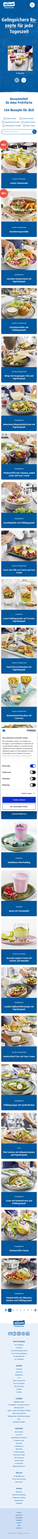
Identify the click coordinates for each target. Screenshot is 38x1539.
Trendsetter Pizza (19, 1440)
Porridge (19, 1389)
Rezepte (19, 1366)
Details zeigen (27, 793)
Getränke (19, 1392)
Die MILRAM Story (19, 1476)
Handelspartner (19, 1500)
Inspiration (19, 1428)
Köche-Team (19, 1482)
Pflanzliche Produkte (19, 1422)
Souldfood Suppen (19, 1452)
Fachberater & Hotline (19, 1497)
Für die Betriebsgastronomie (19, 1350)
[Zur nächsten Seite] (34, 1310)
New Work (19, 1443)
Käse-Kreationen (19, 1458)
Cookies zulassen (19, 800)
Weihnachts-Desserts (19, 1466)
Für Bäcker (19, 1348)
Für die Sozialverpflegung (19, 1353)
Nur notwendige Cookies (19, 806)
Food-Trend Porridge (19, 1455)
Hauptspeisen (19, 1375)
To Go (19, 1378)
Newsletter (19, 1492)
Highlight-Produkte (19, 1402)
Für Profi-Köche (19, 1345)
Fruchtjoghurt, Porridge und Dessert (19, 1405)
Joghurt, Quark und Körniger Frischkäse (19, 1410)
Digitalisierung (19, 1446)
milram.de (19, 1528)
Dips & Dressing (19, 1386)
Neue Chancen (19, 1432)
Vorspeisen (19, 1372)
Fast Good (19, 1435)
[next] (23, 80)
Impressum (19, 1515)
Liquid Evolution (19, 1460)
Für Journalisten (19, 1359)
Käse (19, 1419)
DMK (19, 1525)
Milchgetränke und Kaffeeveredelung (19, 1416)
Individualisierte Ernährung (19, 1437)
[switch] (33, 772)
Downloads (19, 1503)
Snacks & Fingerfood (19, 1380)
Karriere (19, 1523)
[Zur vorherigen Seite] (6, 1310)
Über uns (19, 1473)
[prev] (16, 80)
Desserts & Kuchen (19, 1383)
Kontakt (19, 1512)
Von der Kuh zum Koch (19, 1479)
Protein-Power (19, 1463)
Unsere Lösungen (19, 1341)
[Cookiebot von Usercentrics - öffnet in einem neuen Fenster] (27, 730)
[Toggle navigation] (32, 4)
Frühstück (19, 1369)
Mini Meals (19, 1449)
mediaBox (19, 1520)
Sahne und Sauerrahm (19, 1413)
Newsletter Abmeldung (19, 1495)
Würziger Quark (19, 1407)
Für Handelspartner (19, 1356)
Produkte (19, 1398)
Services (19, 1488)
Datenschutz (19, 1518)
